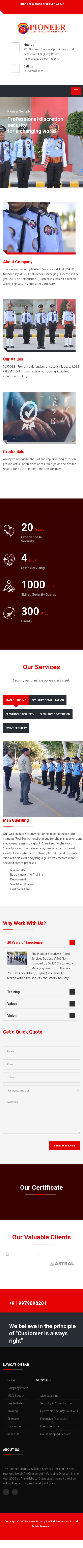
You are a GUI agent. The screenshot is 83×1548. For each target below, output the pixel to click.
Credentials (14, 1403)
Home (11, 1380)
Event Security (49, 1426)
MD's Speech (16, 1395)
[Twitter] (43, 10)
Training (13, 992)
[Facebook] (37, 10)
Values (12, 1004)
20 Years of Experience (25, 942)
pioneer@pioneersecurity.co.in (42, 4)
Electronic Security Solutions (59, 1411)
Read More (13, 290)
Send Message (64, 1145)
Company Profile (18, 1388)
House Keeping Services (56, 1434)
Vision (12, 1016)
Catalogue (14, 1426)
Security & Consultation (56, 1403)
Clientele (13, 1419)
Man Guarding (49, 1395)
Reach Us (13, 1434)
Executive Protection (54, 1419)
